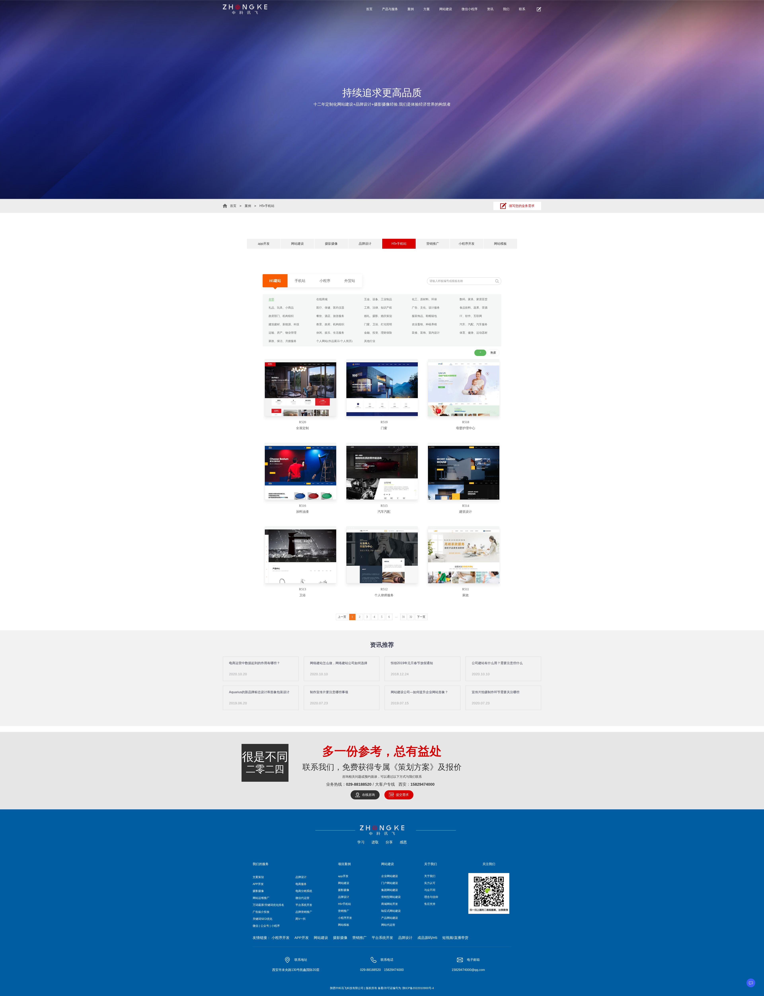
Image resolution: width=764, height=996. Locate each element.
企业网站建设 (389, 876)
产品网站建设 (389, 917)
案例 (410, 9)
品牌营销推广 (303, 911)
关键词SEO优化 (262, 918)
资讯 (490, 9)
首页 (369, 9)
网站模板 (500, 243)
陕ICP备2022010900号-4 (418, 988)
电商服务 (301, 884)
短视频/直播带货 (455, 938)
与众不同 (429, 890)
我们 (506, 9)
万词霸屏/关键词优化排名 (268, 904)
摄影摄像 (331, 243)
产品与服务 (390, 9)
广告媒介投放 (261, 911)
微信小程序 (469, 9)
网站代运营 (388, 924)
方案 (426, 9)
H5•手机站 (266, 206)
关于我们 (429, 876)
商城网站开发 (389, 903)
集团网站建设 (389, 890)
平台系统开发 (303, 904)
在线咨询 (368, 794)
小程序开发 (467, 243)
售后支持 (429, 903)
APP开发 (258, 884)
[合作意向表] (539, 9)
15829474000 (422, 784)
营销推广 (432, 243)
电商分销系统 (303, 891)
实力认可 (429, 883)
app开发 (264, 243)
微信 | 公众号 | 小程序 (266, 925)
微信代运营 (302, 898)
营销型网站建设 (391, 897)
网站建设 (445, 9)
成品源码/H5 (427, 938)
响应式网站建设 (391, 910)
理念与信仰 (431, 897)
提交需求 (402, 794)
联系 (522, 9)
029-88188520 (358, 784)
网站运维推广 (261, 898)
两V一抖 (300, 918)
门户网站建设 (389, 883)
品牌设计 (365, 243)
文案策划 (258, 877)
